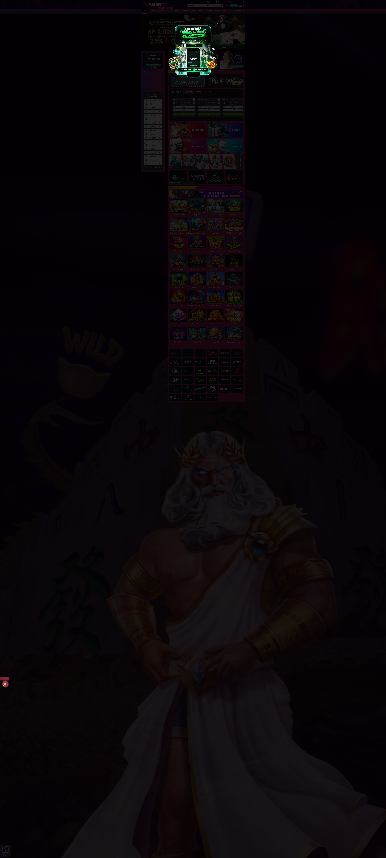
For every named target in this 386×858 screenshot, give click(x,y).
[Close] (217, 23)
